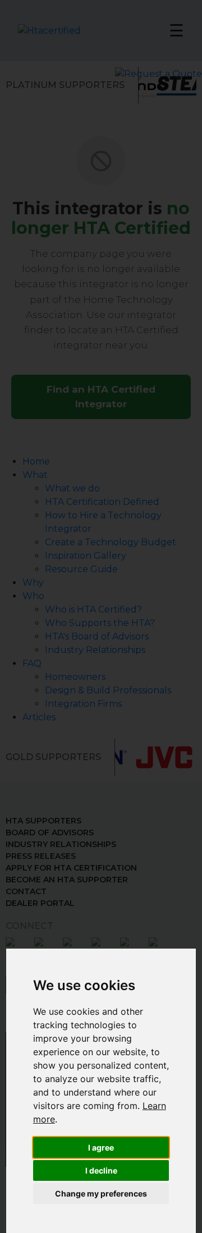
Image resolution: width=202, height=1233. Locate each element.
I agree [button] (101, 1147)
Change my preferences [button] (101, 1193)
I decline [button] (101, 1170)
